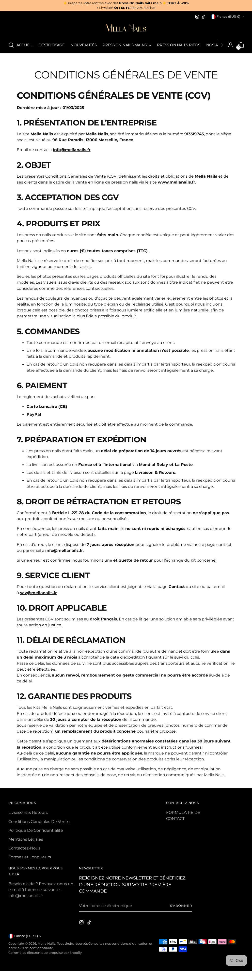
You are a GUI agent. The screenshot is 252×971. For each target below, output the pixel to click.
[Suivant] (221, 45)
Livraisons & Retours (28, 812)
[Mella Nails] (126, 28)
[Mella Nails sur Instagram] (197, 17)
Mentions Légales (25, 839)
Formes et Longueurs (29, 856)
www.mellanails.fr (176, 182)
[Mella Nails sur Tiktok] (203, 17)
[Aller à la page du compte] (231, 45)
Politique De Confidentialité (35, 830)
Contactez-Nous (24, 848)
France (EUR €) (228, 16)
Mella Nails (46, 943)
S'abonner (181, 906)
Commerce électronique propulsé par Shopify (45, 953)
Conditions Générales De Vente (39, 821)
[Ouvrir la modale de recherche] (11, 45)
